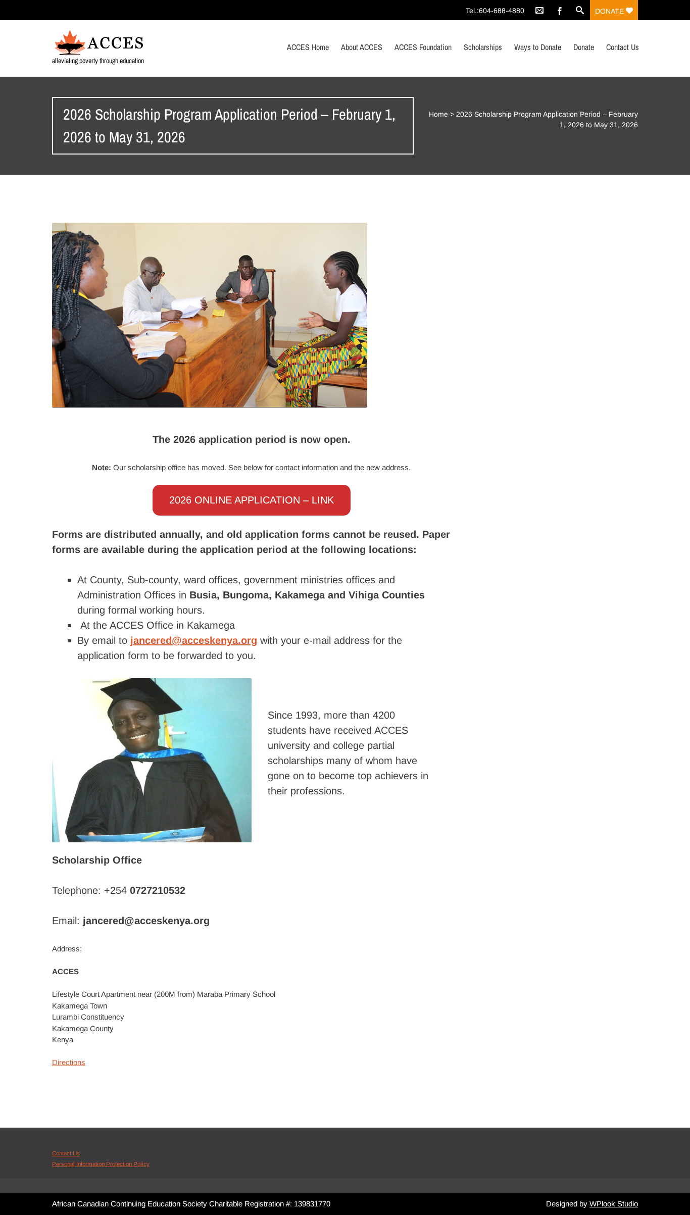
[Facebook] (560, 10)
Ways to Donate (537, 47)
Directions (68, 1062)
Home (438, 114)
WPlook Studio (613, 1203)
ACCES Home (308, 47)
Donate (610, 11)
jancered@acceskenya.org (193, 640)
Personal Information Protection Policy (101, 1163)
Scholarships (483, 47)
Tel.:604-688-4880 (495, 11)
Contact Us (622, 47)
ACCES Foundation (423, 47)
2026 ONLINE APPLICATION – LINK (251, 499)
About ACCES (361, 47)
